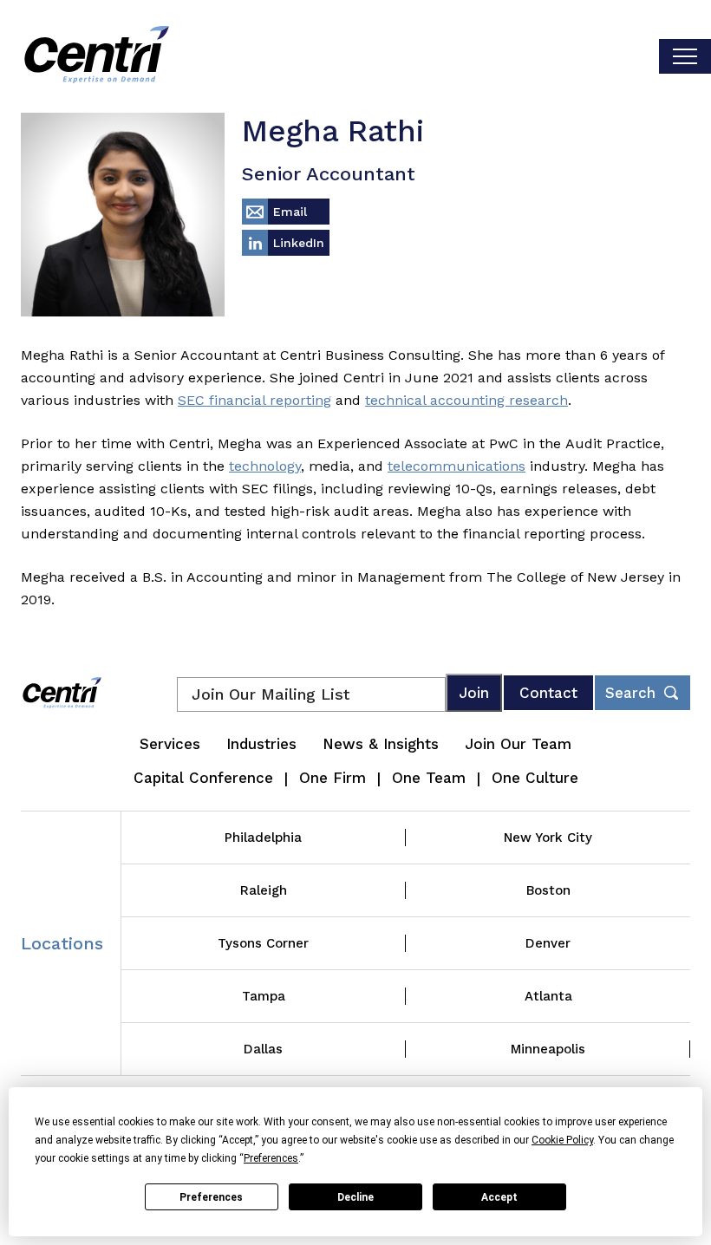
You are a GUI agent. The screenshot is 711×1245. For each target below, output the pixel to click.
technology (265, 466)
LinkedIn (298, 243)
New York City (548, 837)
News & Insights (381, 744)
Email (290, 211)
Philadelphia (263, 837)
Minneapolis (548, 1049)
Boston (548, 890)
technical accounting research (466, 400)
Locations (62, 943)
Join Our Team (518, 744)
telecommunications (456, 466)
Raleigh (263, 890)
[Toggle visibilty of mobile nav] (685, 56)
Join (474, 692)
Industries (261, 744)
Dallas (263, 1049)
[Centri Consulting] (97, 56)
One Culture (535, 777)
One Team (429, 777)
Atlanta (548, 996)
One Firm (332, 777)
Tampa (263, 996)
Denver (548, 943)
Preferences (211, 1197)
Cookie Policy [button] (562, 1140)
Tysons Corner (263, 943)
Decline (355, 1197)
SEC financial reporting (254, 400)
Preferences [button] (271, 1158)
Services (170, 744)
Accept (499, 1197)
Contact (548, 692)
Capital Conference (203, 777)
